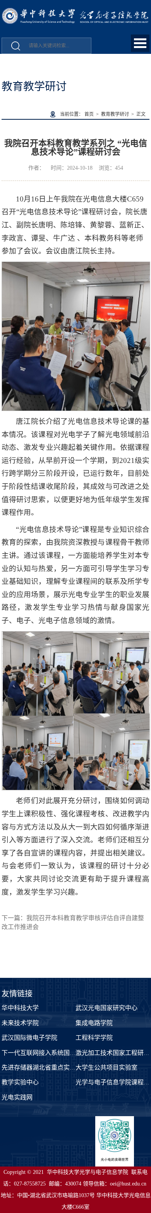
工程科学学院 (94, 1037)
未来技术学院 (20, 1023)
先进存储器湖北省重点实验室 (42, 1067)
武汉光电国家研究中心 (106, 1008)
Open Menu (140, 43)
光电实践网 (17, 1097)
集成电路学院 (94, 1023)
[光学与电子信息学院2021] (75, 12)
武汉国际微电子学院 (29, 1037)
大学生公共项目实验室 (106, 1067)
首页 (89, 114)
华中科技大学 (20, 1008)
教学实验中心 (20, 1082)
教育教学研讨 (115, 114)
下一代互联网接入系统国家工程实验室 (54, 1053)
